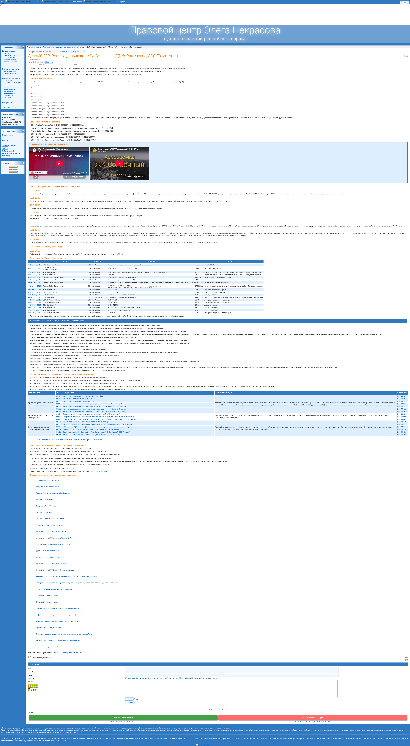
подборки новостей (10, 60)
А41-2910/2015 (34, 310)
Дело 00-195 (401, 434)
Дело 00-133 (401, 409)
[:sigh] (37, 687)
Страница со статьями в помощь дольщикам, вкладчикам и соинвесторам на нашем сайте (69, 440)
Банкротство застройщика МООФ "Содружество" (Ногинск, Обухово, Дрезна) (91, 429)
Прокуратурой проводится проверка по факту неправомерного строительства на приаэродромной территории (77, 583)
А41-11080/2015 (34, 307)
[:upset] (33, 687)
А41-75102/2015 (34, 297)
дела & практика (9, 57)
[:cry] (31, 690)
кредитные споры (9, 89)
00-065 (58, 419)
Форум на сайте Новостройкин (47, 487)
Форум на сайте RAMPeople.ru (47, 506)
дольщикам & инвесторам (12, 83)
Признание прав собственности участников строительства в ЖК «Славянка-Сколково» (95, 409)
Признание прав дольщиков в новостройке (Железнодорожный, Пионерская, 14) (92, 404)
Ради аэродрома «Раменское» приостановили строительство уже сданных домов (66, 576)
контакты (6, 64)
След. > (224, 710)
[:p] (37, 685)
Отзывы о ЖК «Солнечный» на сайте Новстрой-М (54, 493)
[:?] (29, 690)
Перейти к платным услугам (312, 718)
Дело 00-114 (401, 427)
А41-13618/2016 (34, 280)
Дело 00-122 (401, 406)
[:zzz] (35, 687)
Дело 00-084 (401, 414)
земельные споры (9, 93)
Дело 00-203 (401, 411)
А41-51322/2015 (34, 302)
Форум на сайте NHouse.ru (46, 499)
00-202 (58, 399)
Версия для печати (60, 653)
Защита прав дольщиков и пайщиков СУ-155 (79, 401)
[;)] (33, 685)
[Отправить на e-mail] (407, 56)
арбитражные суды (10, 71)
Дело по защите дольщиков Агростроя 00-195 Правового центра (60, 647)
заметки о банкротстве (11, 105)
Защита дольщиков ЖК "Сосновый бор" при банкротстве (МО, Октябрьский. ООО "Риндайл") (96, 432)
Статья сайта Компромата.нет (47, 595)
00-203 (58, 411)
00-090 (58, 417)
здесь (76, 448)
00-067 (58, 404)
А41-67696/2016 (34, 272)
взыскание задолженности (12, 87)
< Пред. (212, 710)
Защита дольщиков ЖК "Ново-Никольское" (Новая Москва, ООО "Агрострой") (91, 434)
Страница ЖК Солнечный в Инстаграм (50, 525)
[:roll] (29, 687)
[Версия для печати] (405, 56)
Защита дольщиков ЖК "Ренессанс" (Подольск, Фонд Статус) (85, 422)
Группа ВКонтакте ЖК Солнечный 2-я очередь (53, 531)
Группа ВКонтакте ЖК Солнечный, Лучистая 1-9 (53, 538)
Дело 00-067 (401, 404)
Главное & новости (9, 51)
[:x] (36, 690)
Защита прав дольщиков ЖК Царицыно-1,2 (79, 399)
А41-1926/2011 (34, 313)
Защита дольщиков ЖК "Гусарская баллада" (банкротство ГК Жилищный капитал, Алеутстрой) (97, 424)
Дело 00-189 (401, 396)
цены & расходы (9, 55)
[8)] (35, 685)
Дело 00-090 (401, 417)
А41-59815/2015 (34, 300)
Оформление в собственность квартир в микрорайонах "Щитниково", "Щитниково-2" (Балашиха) (98, 417)
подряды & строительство (12, 85)
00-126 (58, 432)
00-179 (58, 401)
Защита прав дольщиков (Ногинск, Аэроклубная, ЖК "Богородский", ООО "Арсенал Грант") (95, 406)
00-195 (58, 434)
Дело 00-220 (401, 422)
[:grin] (31, 685)
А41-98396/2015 (34, 292)
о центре (7, 53)
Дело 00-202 (401, 399)
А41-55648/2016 (34, 275)
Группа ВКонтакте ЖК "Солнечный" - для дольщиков (55, 570)
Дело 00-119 (401, 429)
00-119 (58, 429)
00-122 (58, 406)
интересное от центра (11, 107)
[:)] (29, 685)
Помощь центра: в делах (11, 78)
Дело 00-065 (401, 419)
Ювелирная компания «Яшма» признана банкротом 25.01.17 (58, 621)
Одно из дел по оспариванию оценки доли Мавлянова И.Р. (57, 608)
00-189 (58, 396)
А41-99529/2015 (34, 290)
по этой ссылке (101, 471)
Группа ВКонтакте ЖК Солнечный (48, 551)
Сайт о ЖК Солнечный (44, 512)
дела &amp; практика (70, 47)
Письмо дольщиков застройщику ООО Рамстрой (54, 589)
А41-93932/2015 (34, 295)
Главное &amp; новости (52, 47)
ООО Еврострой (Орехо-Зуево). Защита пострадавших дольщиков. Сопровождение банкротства (98, 427)
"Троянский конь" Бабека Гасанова (48, 628)
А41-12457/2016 (34, 282)
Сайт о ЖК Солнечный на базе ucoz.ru (50, 519)
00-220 (58, 422)
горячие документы (10, 62)
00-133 (58, 409)
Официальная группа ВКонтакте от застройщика (54, 544)
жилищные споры (9, 95)
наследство (7, 98)
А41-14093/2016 (34, 277)
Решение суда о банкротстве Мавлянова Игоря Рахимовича (58, 640)
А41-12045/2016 (34, 286)
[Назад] (30, 712)
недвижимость (8, 91)
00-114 (58, 427)
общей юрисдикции (10, 73)
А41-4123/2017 (34, 268)
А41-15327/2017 (34, 265)
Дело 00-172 (401, 424)
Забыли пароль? (8, 151)
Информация (7, 103)
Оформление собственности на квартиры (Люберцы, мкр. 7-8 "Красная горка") (91, 414)
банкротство (8, 80)
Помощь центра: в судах (11, 69)
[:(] (34, 690)
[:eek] (31, 687)
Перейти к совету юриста (123, 718)
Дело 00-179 (401, 401)
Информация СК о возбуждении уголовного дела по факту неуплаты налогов (64, 615)
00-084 (58, 414)
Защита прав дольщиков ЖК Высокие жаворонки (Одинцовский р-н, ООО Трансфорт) (94, 411)
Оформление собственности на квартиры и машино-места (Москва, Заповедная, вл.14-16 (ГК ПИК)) (100, 419)
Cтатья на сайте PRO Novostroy (47, 480)
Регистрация (6, 156)
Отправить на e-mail (75, 653)
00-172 (58, 424)
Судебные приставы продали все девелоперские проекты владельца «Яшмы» (64, 634)
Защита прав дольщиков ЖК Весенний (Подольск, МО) (83, 396)
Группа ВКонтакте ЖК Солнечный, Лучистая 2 (52, 563)
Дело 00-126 (401, 432)
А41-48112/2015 (34, 305)
